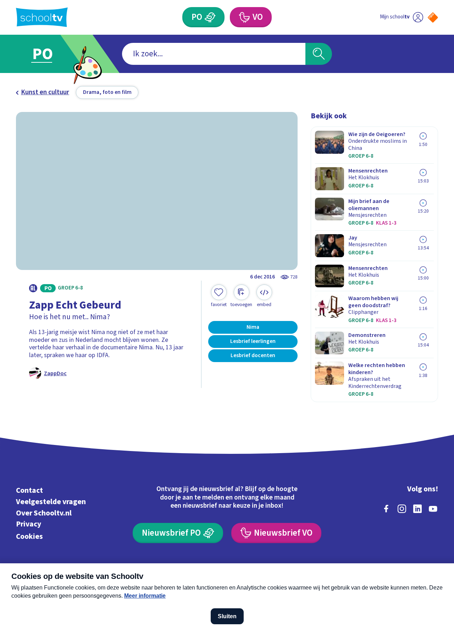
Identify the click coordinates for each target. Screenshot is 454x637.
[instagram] (402, 509)
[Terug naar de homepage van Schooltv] (42, 17)
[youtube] (433, 509)
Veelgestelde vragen (51, 501)
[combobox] (213, 54)
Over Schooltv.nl (44, 513)
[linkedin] (417, 509)
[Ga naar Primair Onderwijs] (50, 54)
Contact (29, 490)
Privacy (28, 524)
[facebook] (386, 509)
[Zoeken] (318, 54)
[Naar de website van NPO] (432, 17)
